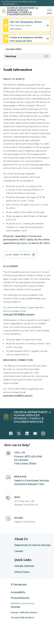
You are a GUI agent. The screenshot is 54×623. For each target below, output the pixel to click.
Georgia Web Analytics (22, 617)
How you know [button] (9, 4)
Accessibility (18, 592)
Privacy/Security (20, 598)
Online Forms (22, 572)
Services (10, 56)
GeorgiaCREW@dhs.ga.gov (19, 314)
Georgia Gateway (24, 566)
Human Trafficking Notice (24, 612)
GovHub (15, 607)
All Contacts (21, 460)
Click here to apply (18, 255)
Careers (18, 551)
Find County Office (25, 463)
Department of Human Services (32, 545)
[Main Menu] (48, 11)
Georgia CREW (14, 49)
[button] (46, 56)
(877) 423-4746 (33, 456)
